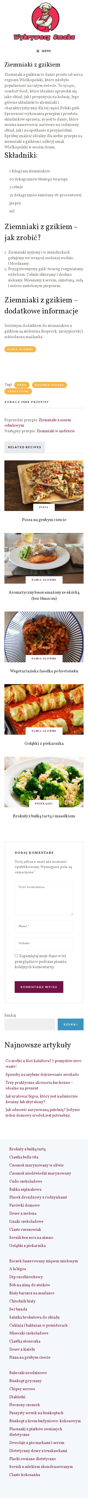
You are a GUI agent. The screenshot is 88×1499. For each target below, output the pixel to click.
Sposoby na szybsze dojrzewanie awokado (42, 1074)
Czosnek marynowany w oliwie (36, 1165)
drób (22, 384)
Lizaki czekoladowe (26, 1221)
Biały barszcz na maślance (32, 1293)
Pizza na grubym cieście (44, 520)
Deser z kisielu (22, 1349)
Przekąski (44, 803)
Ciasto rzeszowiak (25, 1230)
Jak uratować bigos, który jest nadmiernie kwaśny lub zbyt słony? (42, 1099)
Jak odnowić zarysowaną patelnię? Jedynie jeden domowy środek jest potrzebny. (43, 1112)
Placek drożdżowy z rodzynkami (38, 1197)
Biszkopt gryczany (25, 1381)
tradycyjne (18, 391)
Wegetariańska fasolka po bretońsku (44, 671)
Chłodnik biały (22, 1301)
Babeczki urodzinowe (28, 1373)
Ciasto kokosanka (24, 1475)
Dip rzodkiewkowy (26, 1277)
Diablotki (17, 1397)
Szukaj (10, 1015)
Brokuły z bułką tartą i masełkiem (44, 816)
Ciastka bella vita (23, 1157)
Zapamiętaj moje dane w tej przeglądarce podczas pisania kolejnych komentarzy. (40, 962)
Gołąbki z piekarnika (44, 743)
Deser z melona (22, 1213)
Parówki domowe (24, 1205)
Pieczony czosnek (24, 1405)
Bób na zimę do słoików (29, 1285)
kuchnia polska (49, 384)
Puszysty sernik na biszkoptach (36, 1413)
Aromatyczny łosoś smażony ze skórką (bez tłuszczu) (44, 595)
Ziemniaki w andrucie (55, 431)
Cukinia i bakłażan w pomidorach (38, 1325)
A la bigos (17, 1269)
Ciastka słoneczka (24, 1341)
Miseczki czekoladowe (28, 1333)
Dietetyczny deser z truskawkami (38, 1451)
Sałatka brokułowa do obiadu (34, 1317)
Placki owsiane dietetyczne (32, 1459)
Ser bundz (18, 1309)
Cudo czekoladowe (25, 1181)
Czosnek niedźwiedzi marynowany (40, 1173)
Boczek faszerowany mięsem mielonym (43, 1261)
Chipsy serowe (22, 1389)
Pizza (44, 507)
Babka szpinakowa (25, 1189)
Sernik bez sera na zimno (31, 1238)
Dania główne (20, 349)
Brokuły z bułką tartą (27, 1149)
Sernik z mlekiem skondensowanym (41, 1467)
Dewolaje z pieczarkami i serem (36, 1443)
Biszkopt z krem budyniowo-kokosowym (45, 1421)
